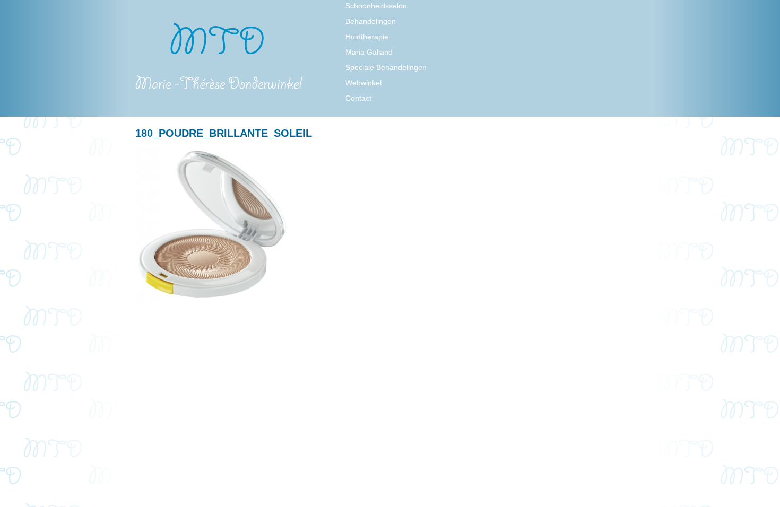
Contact (358, 98)
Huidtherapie (366, 36)
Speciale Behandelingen (386, 67)
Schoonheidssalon (376, 6)
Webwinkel (363, 82)
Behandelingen (370, 21)
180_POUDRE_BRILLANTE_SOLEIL (223, 133)
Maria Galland (369, 52)
